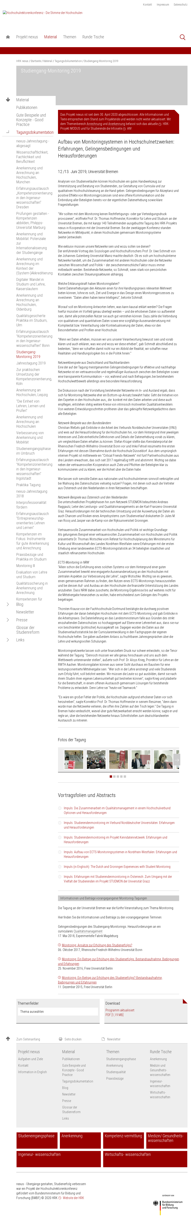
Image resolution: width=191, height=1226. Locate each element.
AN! (129, 128)
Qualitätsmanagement (88, 931)
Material (22, 100)
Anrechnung (94, 124)
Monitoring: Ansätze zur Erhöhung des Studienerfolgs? (97, 945)
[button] (8, 132)
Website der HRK (73, 1198)
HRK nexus (22, 61)
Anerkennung (116, 124)
